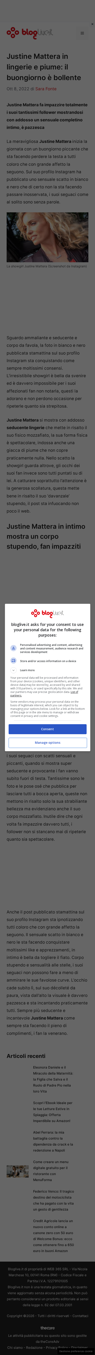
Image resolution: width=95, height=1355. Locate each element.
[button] (47, 670)
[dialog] (47, 677)
